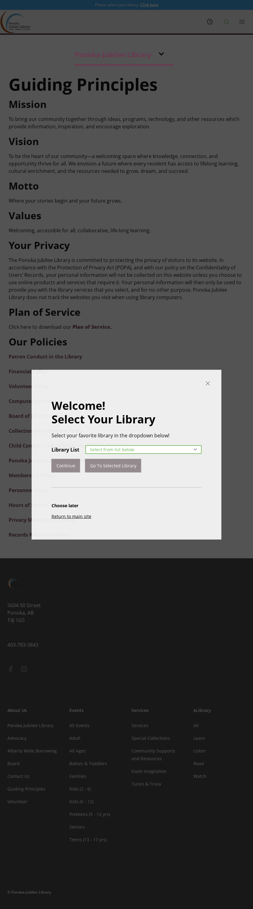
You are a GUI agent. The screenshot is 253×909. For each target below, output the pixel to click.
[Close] (208, 383)
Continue (65, 465)
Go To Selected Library (113, 465)
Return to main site (71, 516)
